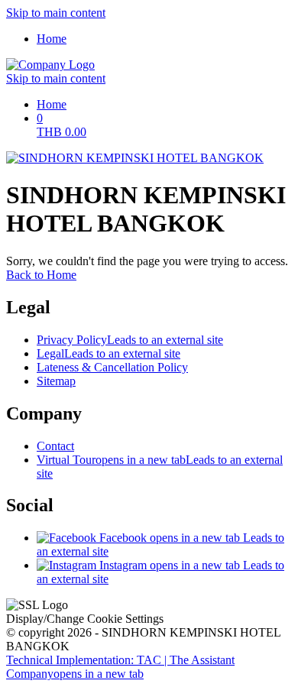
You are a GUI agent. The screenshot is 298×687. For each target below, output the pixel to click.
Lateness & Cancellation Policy (112, 367)
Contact (55, 445)
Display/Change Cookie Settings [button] (85, 618)
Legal (108, 353)
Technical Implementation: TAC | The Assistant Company (120, 666)
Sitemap (56, 380)
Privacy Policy (130, 339)
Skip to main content (55, 12)
